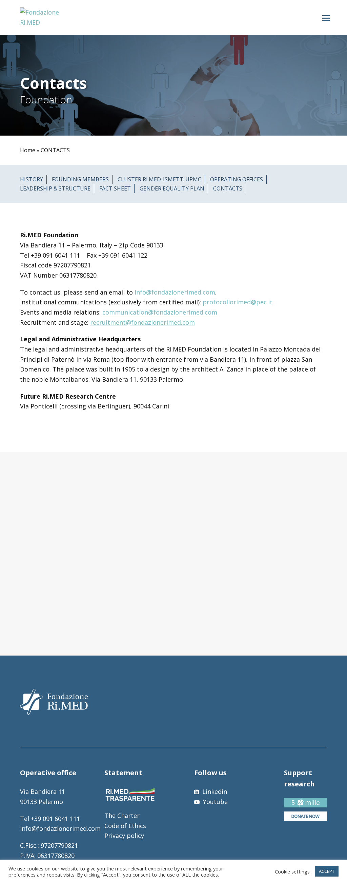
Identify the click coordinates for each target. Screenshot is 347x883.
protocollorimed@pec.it (237, 302)
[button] (326, 18)
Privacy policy (124, 835)
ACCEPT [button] (326, 871)
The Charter (122, 815)
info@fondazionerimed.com (175, 292)
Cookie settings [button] (292, 871)
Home (27, 150)
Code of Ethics (125, 826)
